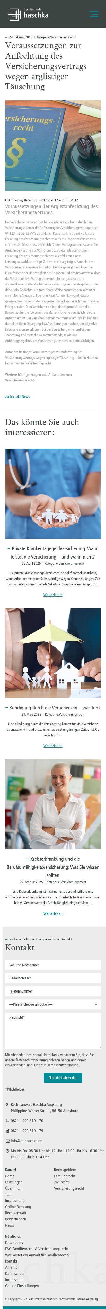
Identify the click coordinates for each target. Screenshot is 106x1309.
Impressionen (15, 1200)
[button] (53, 1004)
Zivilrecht (61, 1182)
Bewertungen (15, 1219)
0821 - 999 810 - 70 (27, 1120)
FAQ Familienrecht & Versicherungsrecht (36, 1248)
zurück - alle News (17, 396)
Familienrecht (64, 1175)
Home (9, 1175)
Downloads (14, 1242)
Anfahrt (11, 1267)
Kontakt (11, 1261)
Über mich (13, 1188)
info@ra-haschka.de (26, 1140)
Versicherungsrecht (63, 37)
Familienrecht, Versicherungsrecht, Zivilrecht (28, 14)
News (9, 1225)
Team (9, 1194)
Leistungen (14, 1182)
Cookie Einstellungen (22, 1285)
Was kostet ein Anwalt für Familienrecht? (37, 1255)
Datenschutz (14, 1273)
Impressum (14, 1279)
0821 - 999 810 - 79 (27, 1130)
